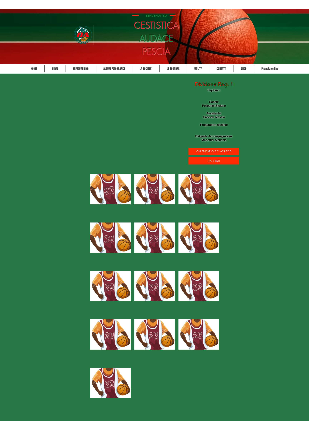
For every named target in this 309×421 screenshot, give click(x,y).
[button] (145, 68)
